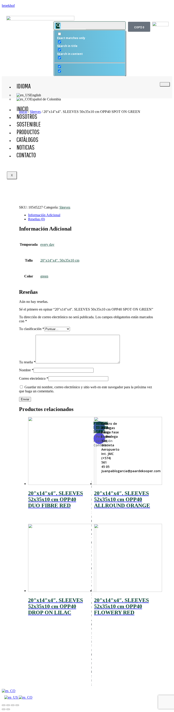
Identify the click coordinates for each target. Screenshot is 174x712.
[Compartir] (8, 705)
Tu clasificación (31, 329)
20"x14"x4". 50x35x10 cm (59, 260)
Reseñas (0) (36, 219)
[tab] (91, 215)
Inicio (22, 108)
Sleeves (64, 207)
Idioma (24, 86)
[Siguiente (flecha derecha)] (8, 709)
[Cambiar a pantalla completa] (12, 705)
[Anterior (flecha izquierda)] (3, 709)
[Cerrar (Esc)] (3, 705)
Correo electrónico (33, 378)
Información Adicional (44, 215)
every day (47, 244)
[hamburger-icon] (165, 84)
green (44, 276)
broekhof (8, 5)
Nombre (26, 370)
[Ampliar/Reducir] (17, 705)
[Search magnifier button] (58, 25)
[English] (11, 697)
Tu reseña (27, 362)
